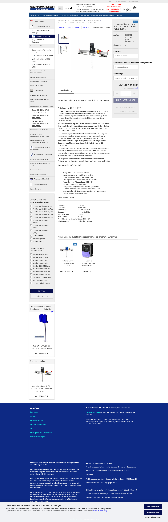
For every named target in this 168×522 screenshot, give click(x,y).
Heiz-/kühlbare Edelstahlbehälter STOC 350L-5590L (40, 124)
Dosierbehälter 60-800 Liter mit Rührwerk (40, 148)
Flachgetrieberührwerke (40, 184)
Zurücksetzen (41, 296)
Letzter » (86, 27)
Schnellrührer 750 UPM (44, 56)
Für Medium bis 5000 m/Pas (43, 217)
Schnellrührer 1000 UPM (41, 60)
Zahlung (33, 416)
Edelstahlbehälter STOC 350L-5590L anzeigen (40, 111)
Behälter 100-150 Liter (40, 255)
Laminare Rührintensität (41, 283)
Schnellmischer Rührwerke (70, 15)
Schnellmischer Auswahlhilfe (37, 249)
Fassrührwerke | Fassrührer (38, 81)
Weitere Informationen (153, 517)
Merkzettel (134, 2)
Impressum (34, 412)
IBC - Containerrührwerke (50, 15)
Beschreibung (66, 90)
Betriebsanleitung (36, 420)
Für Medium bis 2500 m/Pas (43, 212)
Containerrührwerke (43, 36)
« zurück (70, 27)
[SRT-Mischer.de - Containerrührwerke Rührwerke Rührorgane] (42, 8)
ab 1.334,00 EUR (41, 396)
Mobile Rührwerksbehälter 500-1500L (39, 101)
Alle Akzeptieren (153, 507)
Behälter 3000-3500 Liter (41, 272)
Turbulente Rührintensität (42, 277)
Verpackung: (118, 74)
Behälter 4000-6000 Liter (41, 274)
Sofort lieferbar (35, 15)
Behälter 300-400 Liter (40, 260)
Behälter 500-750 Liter (40, 263)
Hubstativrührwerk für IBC (38, 174)
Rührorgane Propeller (36, 170)
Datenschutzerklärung (100, 511)
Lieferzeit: (117, 45)
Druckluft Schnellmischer (38, 77)
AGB (31, 429)
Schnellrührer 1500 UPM (41, 66)
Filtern (41, 291)
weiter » (77, 27)
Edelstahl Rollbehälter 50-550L (39, 159)
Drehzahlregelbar (39, 239)
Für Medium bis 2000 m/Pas (43, 209)
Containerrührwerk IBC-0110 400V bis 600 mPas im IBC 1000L (41, 389)
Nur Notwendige (153, 512)
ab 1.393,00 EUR (41, 353)
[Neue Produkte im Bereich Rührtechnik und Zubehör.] (52, 311)
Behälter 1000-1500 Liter (41, 266)
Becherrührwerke (35, 189)
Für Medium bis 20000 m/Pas (40, 232)
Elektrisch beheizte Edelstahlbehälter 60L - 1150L (39, 135)
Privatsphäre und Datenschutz (41, 433)
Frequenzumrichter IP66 (41, 179)
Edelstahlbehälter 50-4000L (38, 95)
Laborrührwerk (38, 90)
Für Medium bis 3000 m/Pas (43, 215)
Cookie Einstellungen (37, 437)
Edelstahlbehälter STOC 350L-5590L (41, 106)
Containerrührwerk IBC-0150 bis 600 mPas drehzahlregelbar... (68, 263)
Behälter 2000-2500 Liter (41, 269)
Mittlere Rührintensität (41, 280)
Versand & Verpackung (38, 424)
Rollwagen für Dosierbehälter (43, 154)
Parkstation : (118, 51)
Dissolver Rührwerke (36, 86)
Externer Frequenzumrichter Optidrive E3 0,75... (89, 263)
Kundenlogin (121, 2)
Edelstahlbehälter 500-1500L (39, 130)
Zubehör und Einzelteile (38, 41)
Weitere (119, 15)
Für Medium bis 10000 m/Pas (40, 221)
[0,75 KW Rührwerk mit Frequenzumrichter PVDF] (41, 327)
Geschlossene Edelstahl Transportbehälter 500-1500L (39, 141)
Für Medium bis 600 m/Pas (42, 206)
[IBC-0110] (90, 55)
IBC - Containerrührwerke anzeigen (41, 32)
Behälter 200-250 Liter (40, 257)
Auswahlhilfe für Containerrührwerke (39, 201)
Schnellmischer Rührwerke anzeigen (41, 51)
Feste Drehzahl (38, 236)
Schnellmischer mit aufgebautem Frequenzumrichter (97, 15)
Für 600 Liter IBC (39, 241)
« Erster (62, 27)
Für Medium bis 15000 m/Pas (40, 227)
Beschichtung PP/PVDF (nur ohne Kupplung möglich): (125, 63)
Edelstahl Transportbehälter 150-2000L (40, 164)
